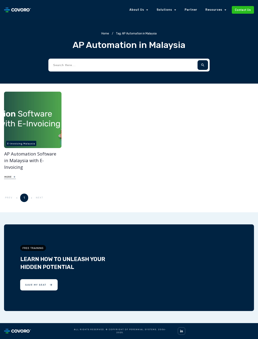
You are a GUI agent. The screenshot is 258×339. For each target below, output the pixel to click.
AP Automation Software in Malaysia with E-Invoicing (30, 160)
